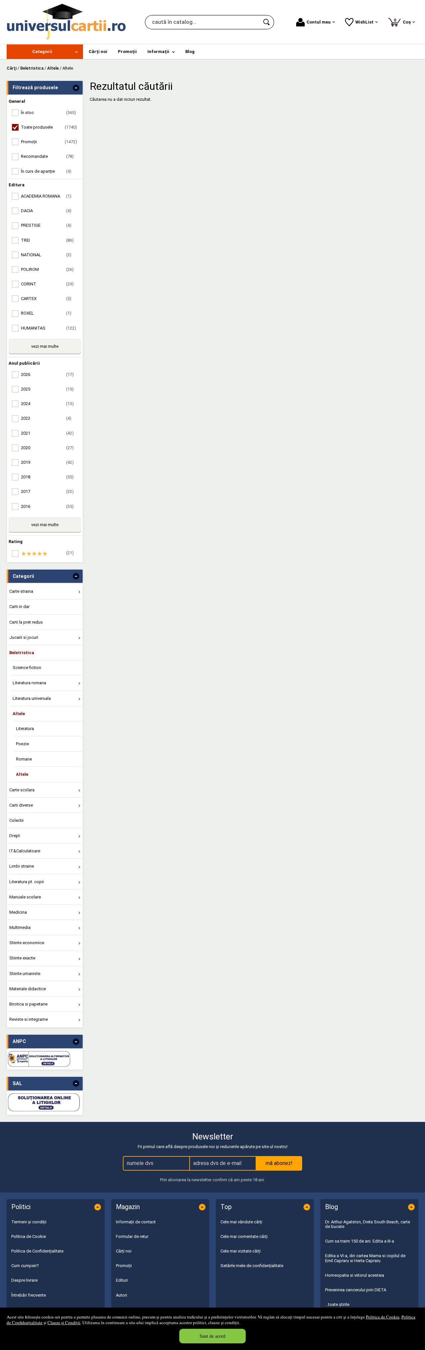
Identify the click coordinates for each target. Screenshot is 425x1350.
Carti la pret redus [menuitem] (26, 622)
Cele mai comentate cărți (244, 1236)
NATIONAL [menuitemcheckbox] (46, 254)
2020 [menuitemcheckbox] (47, 447)
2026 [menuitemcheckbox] (47, 374)
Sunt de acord (212, 1336)
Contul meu (318, 22)
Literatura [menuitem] (25, 728)
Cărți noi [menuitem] (98, 51)
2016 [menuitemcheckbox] (47, 506)
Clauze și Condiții (63, 1322)
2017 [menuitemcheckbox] (47, 491)
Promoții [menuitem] (127, 51)
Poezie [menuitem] (22, 743)
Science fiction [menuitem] (27, 667)
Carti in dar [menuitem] (19, 606)
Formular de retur (132, 1236)
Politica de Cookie (382, 1317)
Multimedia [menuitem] (20, 927)
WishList (364, 22)
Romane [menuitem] (24, 759)
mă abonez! (279, 1163)
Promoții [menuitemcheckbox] (49, 141)
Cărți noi (123, 1251)
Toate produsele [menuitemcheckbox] (49, 127)
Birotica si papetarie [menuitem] (28, 1004)
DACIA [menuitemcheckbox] (46, 210)
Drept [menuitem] (14, 835)
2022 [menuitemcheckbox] (46, 418)
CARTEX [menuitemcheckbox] (46, 298)
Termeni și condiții (28, 1221)
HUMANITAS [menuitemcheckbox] (48, 328)
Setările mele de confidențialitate (251, 1265)
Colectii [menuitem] (16, 820)
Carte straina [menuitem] (21, 591)
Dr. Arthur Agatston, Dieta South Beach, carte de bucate (367, 1224)
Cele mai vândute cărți (241, 1221)
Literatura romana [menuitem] (29, 682)
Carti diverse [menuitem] (21, 805)
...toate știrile (337, 1304)
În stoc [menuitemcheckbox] (48, 112)
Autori (121, 1295)
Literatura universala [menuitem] (32, 698)
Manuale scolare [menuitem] (25, 896)
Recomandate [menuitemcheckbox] (47, 156)
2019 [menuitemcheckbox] (47, 462)
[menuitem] (45, 51)
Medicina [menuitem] (18, 912)
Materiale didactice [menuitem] (27, 988)
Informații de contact (136, 1221)
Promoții (124, 1265)
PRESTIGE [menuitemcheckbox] (46, 225)
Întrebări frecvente (28, 1295)
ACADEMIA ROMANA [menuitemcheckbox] (46, 196)
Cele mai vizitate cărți (240, 1251)
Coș (403, 21)
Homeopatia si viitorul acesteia (354, 1275)
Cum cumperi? (25, 1265)
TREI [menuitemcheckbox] (47, 240)
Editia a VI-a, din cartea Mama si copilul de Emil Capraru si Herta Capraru (365, 1258)
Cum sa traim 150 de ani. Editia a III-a (359, 1241)
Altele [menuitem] (19, 713)
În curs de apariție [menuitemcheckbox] (46, 171)
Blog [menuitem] (190, 51)
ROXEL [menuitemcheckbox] (46, 313)
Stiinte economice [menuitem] (26, 942)
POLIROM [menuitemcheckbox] (47, 269)
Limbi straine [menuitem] (21, 866)
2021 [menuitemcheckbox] (47, 433)
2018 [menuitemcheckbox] (47, 476)
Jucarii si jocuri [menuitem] (23, 637)
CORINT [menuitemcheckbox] (47, 283)
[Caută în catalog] (267, 22)
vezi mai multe (44, 346)
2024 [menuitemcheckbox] (47, 403)
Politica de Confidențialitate (37, 1251)
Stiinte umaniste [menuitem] (24, 973)
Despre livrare (24, 1280)
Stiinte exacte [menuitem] (22, 957)
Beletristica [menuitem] (21, 652)
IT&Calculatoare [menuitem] (24, 850)
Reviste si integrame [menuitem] (28, 1019)
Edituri (122, 1280)
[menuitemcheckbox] (46, 554)
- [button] (76, 88)
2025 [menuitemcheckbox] (47, 389)
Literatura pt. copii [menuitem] (26, 881)
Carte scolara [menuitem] (22, 789)
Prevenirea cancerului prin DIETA (355, 1289)
